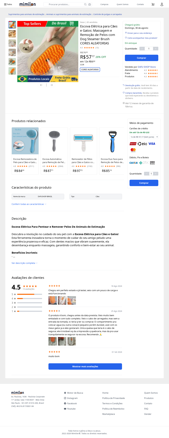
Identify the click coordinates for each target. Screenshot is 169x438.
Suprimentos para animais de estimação (26, 14)
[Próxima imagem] (51, 85)
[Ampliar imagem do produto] (12, 24)
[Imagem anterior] (41, 85)
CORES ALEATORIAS (90, 69)
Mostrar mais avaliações (85, 366)
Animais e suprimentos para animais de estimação (68, 14)
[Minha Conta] (162, 4)
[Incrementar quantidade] (155, 48)
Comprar (141, 57)
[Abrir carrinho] (153, 4)
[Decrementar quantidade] (142, 48)
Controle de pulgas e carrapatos (107, 14)
